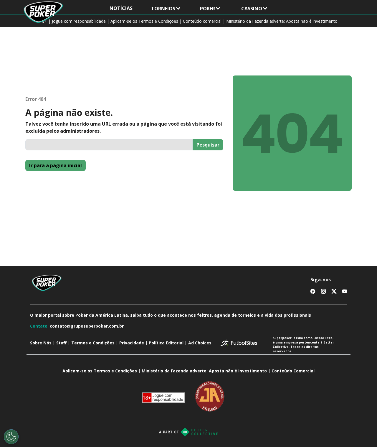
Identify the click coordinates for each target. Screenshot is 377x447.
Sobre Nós (41, 343)
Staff (61, 343)
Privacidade (131, 343)
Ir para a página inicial (55, 165)
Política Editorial (166, 343)
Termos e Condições (93, 343)
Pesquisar (207, 145)
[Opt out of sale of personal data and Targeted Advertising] (11, 436)
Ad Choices (199, 343)
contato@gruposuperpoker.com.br (87, 326)
